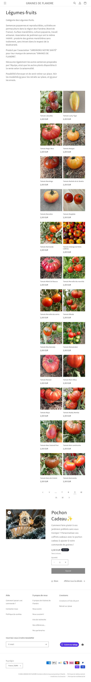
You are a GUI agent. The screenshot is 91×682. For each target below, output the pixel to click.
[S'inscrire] (45, 644)
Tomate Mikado (68, 314)
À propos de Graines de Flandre (41, 602)
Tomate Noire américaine (72, 445)
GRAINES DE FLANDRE (30, 674)
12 (63, 497)
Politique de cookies (14, 614)
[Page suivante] (69, 497)
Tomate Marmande (46, 247)
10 (81, 492)
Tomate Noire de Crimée (48, 478)
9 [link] (74, 492)
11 (56, 497)
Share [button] (56, 581)
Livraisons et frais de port (69, 601)
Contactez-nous (12, 609)
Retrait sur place (65, 606)
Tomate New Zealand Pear (49, 445)
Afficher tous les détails (73, 581)
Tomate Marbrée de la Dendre (73, 181)
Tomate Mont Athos (70, 380)
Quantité (54, 558)
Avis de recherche (39, 619)
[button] (5, 3)
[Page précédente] (43, 492)
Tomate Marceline (46, 214)
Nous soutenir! (38, 614)
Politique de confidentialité (76, 676)
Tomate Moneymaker (70, 347)
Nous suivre (37, 609)
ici (20, 77)
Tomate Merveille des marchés (73, 281)
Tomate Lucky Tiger (70, 116)
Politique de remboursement (76, 674)
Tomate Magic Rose (47, 149)
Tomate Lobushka (46, 116)
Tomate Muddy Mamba (71, 413)
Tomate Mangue (68, 149)
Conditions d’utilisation (58, 676)
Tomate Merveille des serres (49, 314)
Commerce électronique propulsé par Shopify (51, 674)
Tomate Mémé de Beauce (49, 281)
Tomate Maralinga (46, 181)
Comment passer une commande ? (14, 602)
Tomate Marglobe (69, 214)
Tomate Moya (45, 413)
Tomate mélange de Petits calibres (72, 248)
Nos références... (39, 625)
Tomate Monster (45, 380)
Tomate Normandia (70, 478)
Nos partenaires (39, 630)
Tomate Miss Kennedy (47, 347)
